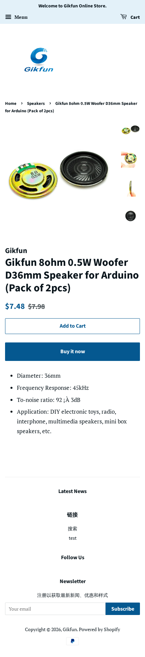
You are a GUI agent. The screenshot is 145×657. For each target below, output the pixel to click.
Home (11, 103)
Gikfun (70, 629)
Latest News (72, 491)
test (73, 538)
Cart (134, 17)
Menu (20, 17)
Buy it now (72, 351)
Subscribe (122, 609)
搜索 (72, 528)
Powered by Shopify (99, 629)
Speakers (36, 103)
